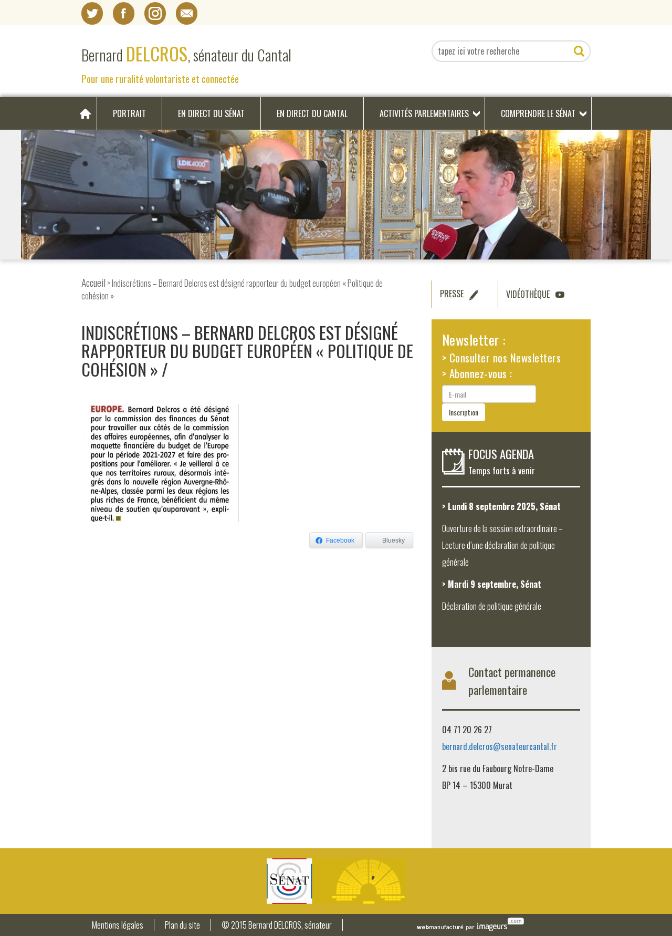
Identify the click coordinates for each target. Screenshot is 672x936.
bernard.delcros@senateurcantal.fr (499, 746)
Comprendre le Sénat (538, 113)
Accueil (93, 282)
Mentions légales (117, 925)
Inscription (463, 412)
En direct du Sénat (211, 113)
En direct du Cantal (312, 113)
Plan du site (182, 925)
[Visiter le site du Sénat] (336, 881)
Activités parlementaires (424, 113)
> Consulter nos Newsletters (501, 357)
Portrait (129, 113)
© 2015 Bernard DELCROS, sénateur (277, 925)
